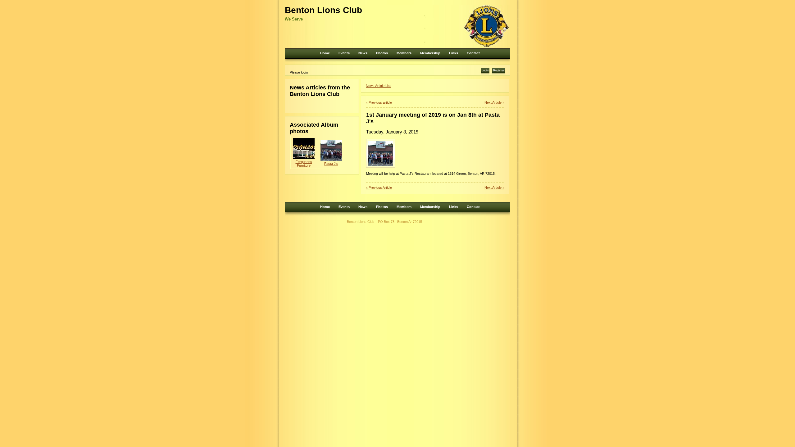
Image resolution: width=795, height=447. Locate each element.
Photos (382, 53)
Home (325, 53)
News (362, 53)
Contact (473, 53)
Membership (430, 53)
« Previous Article (379, 187)
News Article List (378, 86)
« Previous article (379, 102)
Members (404, 53)
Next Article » (494, 102)
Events (344, 53)
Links (453, 53)
